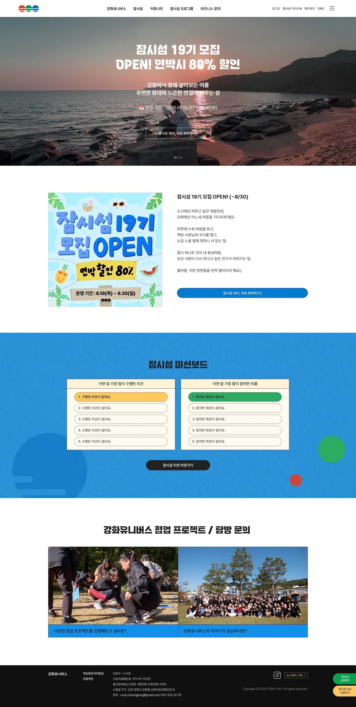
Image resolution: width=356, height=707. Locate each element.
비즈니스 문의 (210, 8)
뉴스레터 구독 (294, 675)
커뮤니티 (156, 8)
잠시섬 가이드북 (292, 8)
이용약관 (88, 679)
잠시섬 (138, 8)
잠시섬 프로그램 (181, 8)
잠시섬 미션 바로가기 (178, 465)
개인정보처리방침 (93, 673)
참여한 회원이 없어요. (210, 397)
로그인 (276, 8)
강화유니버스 (116, 8)
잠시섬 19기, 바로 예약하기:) (178, 133)
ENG (321, 8)
